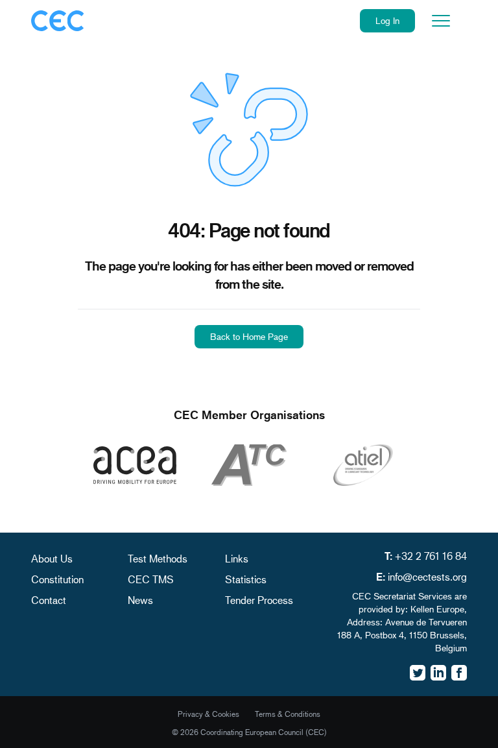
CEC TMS (151, 579)
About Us (52, 558)
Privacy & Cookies (208, 714)
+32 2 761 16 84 (431, 555)
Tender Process (259, 600)
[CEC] (57, 20)
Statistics (246, 579)
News (140, 600)
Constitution (57, 579)
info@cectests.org (427, 576)
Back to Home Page (249, 336)
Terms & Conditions (287, 714)
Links (236, 558)
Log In (387, 20)
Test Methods (157, 558)
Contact (48, 600)
